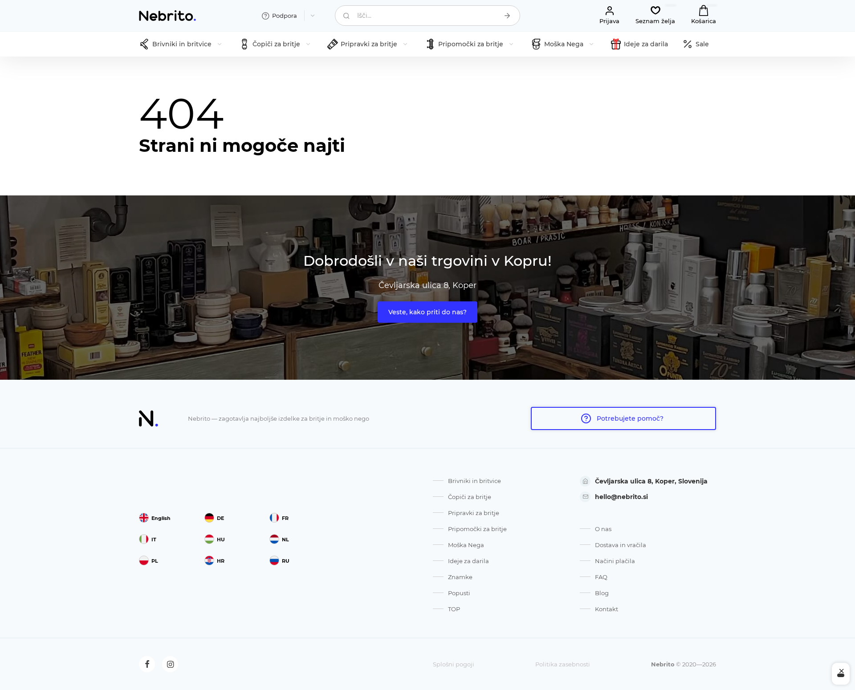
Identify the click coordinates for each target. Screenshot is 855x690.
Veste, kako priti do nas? (427, 312)
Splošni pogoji (453, 664)
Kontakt (606, 609)
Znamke (460, 576)
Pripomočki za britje (477, 528)
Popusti (459, 593)
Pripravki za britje (473, 512)
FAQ (601, 576)
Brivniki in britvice (474, 480)
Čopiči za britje (469, 496)
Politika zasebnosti (562, 664)
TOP (454, 609)
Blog (602, 593)
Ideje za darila (468, 560)
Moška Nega (466, 544)
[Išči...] (507, 15)
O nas (603, 528)
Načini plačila (615, 560)
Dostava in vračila (620, 544)
